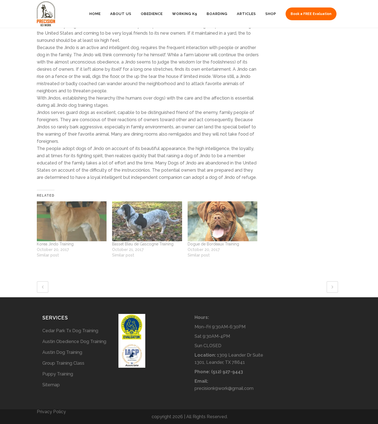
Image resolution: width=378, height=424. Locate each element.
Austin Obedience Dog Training (74, 341)
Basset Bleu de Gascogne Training (143, 244)
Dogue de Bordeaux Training (213, 244)
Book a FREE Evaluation (311, 14)
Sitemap (51, 384)
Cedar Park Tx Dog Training (70, 330)
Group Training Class (63, 363)
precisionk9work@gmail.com (224, 388)
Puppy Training (57, 374)
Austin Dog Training (62, 352)
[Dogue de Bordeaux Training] (222, 221)
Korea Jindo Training (55, 244)
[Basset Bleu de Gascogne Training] (147, 221)
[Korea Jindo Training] (72, 221)
